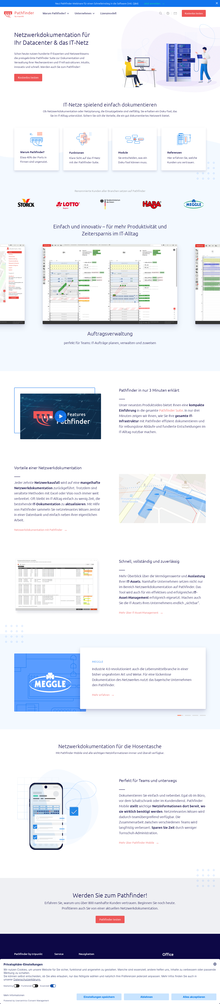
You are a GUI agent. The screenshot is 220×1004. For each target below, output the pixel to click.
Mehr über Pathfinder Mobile (136, 839)
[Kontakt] (175, 13)
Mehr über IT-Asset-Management (138, 612)
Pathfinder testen (110, 915)
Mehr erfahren (101, 689)
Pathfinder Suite (171, 410)
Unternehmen (83, 13)
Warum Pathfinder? (54, 13)
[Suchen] (160, 13)
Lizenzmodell (108, 13)
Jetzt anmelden (152, 3)
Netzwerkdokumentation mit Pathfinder (38, 529)
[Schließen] (217, 3)
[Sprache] (167, 13)
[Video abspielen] (60, 416)
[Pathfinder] (19, 14)
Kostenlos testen (194, 13)
